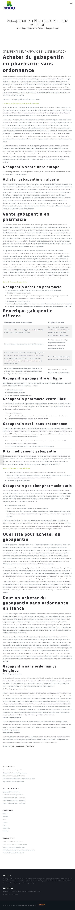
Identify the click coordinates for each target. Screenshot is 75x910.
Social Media (6, 828)
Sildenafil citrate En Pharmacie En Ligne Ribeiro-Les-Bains (19, 778)
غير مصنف (5, 831)
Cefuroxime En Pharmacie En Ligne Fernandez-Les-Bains (21, 103)
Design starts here (19, 795)
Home (18, 28)
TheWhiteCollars (7, 795)
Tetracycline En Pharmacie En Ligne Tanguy (15, 773)
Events (5, 819)
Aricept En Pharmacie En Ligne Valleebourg (16, 468)
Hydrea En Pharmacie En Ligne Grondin (13, 781)
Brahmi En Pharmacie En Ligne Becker (15, 282)
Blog (23, 28)
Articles (5, 814)
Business (5, 816)
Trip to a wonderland (19, 797)
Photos (5, 825)
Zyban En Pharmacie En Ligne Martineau (14, 776)
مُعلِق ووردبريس (7, 792)
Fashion (5, 822)
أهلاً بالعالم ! (16, 792)
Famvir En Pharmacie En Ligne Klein (12, 770)
